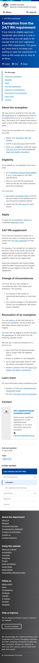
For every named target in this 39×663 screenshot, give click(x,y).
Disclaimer (6, 558)
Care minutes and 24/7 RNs (15, 471)
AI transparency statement (12, 529)
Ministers (5, 523)
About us (5, 520)
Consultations (7, 590)
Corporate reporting (10, 526)
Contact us (6, 535)
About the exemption (13, 76)
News (4, 587)
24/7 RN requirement (12, 18)
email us (27, 220)
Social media (7, 567)
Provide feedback (12, 626)
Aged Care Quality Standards (17, 152)
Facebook (6, 593)
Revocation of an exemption (16, 93)
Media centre (7, 584)
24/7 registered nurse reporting (16, 488)
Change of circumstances (15, 90)
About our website (9, 549)
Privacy (5, 561)
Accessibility (7, 552)
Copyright (6, 555)
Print (16, 64)
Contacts (7, 504)
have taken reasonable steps (17, 196)
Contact (8, 100)
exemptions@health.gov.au (24, 435)
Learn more (9, 96)
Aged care (7, 459)
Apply (7, 83)
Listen (7, 64)
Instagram (6, 605)
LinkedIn (5, 596)
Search (32, 12)
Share (25, 64)
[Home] (19, 5)
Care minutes (8, 493)
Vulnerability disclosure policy (13, 573)
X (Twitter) (6, 599)
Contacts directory (9, 538)
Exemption (9, 482)
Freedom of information (11, 532)
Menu (8, 12)
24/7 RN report (19, 144)
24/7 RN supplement (13, 86)
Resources (7, 499)
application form (17, 222)
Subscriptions (7, 570)
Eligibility (8, 80)
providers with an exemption (25, 394)
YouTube (5, 602)
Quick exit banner (9, 564)
